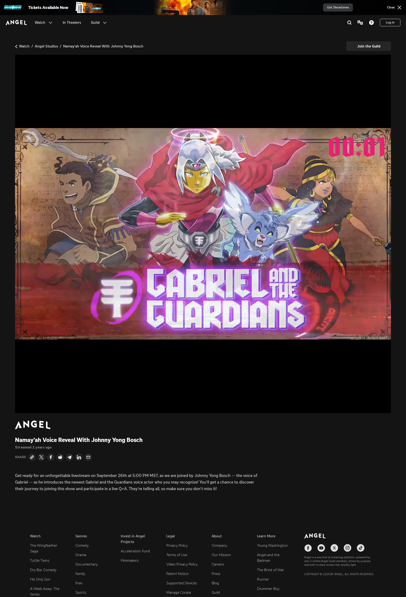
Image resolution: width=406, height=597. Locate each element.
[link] (72, 22)
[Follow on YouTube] (321, 548)
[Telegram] (69, 457)
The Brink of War (270, 570)
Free (78, 583)
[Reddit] (60, 457)
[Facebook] (51, 457)
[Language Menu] (360, 22)
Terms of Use (176, 555)
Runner (263, 579)
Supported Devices (181, 583)
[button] (50, 22)
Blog (215, 583)
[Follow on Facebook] (308, 548)
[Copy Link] (32, 457)
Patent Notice (177, 573)
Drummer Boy (268, 588)
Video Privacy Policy (182, 564)
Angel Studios (46, 46)
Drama (80, 555)
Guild (216, 592)
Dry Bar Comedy (43, 570)
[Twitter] (41, 457)
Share (20, 457)
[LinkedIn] (79, 457)
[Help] (371, 22)
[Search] (349, 22)
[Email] (88, 457)
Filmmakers (130, 560)
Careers (218, 564)
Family (80, 573)
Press (216, 573)
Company (219, 545)
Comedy (82, 545)
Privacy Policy (176, 545)
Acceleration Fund (135, 551)
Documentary (86, 564)
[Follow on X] (334, 548)
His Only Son (40, 579)
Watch (24, 46)
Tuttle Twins (39, 560)
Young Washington (272, 545)
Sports (80, 592)
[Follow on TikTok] (360, 548)
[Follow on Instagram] (347, 548)
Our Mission (221, 555)
